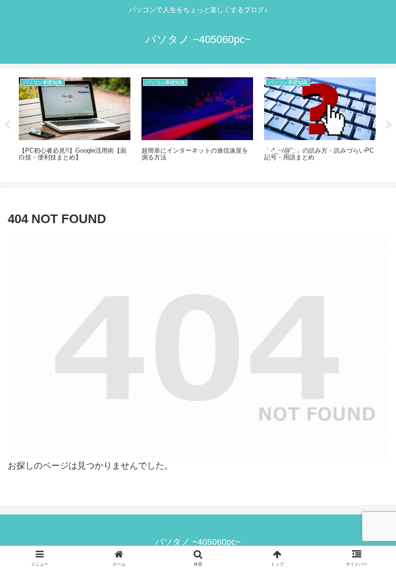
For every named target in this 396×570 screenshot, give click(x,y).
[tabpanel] (74, 123)
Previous (7, 125)
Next (389, 125)
